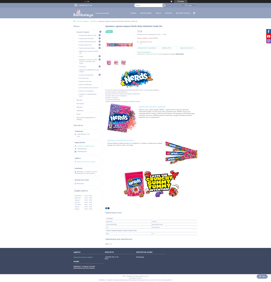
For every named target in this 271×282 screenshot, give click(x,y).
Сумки (81, 56)
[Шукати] (164, 5)
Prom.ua (145, 276)
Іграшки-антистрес (85, 81)
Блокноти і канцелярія (86, 91)
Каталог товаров (82, 21)
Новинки (80, 110)
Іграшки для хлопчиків (86, 38)
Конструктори (84, 78)
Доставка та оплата (183, 13)
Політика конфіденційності (164, 280)
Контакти (168, 13)
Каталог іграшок (146, 13)
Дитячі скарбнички (85, 84)
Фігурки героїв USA (85, 45)
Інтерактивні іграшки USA (87, 41)
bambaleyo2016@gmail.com (85, 146)
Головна (133, 13)
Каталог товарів (83, 32)
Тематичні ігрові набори (87, 48)
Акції (78, 114)
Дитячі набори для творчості (89, 87)
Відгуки (79, 107)
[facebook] (106, 208)
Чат (263, 276)
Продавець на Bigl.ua (135, 278)
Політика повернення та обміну (86, 118)
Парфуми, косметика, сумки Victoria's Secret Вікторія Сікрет (88, 61)
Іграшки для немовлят (86, 75)
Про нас (158, 13)
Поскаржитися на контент (146, 280)
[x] (108, 208)
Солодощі (93, 21)
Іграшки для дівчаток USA (87, 35)
